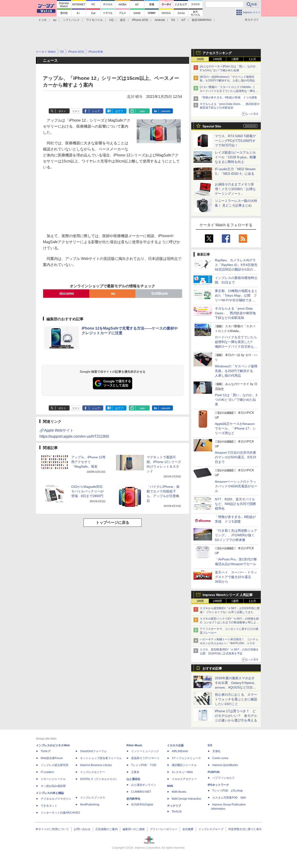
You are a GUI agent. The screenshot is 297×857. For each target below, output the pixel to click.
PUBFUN (214, 772)
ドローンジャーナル (53, 779)
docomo (66, 293)
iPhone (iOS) (140, 20)
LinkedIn (165, 111)
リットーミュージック (145, 751)
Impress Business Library (96, 765)
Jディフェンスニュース (186, 758)
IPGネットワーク (218, 784)
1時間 (200, 59)
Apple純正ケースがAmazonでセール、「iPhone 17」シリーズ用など (235, 428)
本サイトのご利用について (52, 829)
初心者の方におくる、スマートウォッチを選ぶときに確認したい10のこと (236, 699)
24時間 (217, 59)
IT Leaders (47, 772)
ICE (210, 745)
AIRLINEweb (180, 751)
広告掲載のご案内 (106, 829)
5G (173, 20)
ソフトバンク (71, 20)
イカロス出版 (175, 745)
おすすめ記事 (212, 668)
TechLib (177, 811)
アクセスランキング (217, 53)
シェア (96, 111)
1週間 (235, 59)
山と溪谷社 (133, 779)
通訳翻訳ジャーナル (184, 765)
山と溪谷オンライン (143, 784)
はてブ (119, 111)
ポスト (62, 111)
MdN (170, 786)
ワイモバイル (94, 20)
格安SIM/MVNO (201, 20)
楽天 (123, 20)
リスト (76, 111)
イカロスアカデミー (184, 779)
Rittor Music (134, 745)
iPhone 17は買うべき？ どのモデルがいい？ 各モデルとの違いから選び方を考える (236, 715)
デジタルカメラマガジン (56, 798)
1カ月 (252, 59)
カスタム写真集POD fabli (229, 797)
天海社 (216, 751)
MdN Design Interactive (186, 798)
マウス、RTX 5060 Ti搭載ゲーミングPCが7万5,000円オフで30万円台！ (235, 140)
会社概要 (188, 829)
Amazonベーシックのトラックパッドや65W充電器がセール (236, 486)
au (54, 20)
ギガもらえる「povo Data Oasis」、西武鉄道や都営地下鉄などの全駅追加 (235, 313)
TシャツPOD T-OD (143, 765)
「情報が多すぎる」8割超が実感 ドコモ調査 (228, 97)
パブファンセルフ (223, 777)
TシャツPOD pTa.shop (227, 790)
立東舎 (135, 772)
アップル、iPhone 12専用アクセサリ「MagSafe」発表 (88, 461)
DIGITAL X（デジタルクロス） (99, 779)
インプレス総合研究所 (54, 765)
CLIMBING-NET (141, 791)
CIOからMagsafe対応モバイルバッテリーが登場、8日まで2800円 (87, 491)
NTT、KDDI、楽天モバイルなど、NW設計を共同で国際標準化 (235, 503)
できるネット (49, 805)
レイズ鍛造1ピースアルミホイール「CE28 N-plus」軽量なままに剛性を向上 (235, 157)
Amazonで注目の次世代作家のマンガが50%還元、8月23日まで (235, 457)
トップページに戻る (112, 522)
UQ (111, 20)
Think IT (46, 751)
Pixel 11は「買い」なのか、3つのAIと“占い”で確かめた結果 (236, 399)
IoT (183, 20)
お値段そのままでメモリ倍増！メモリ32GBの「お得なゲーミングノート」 (235, 188)
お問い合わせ (82, 829)
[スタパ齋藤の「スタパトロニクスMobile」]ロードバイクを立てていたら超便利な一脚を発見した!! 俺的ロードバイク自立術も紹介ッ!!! (229, 91)
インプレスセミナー (92, 772)
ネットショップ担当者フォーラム (101, 758)
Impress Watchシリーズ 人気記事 (228, 595)
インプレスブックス (92, 797)
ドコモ (42, 20)
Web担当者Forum (52, 758)
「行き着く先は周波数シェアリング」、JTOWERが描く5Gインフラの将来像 (236, 535)
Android (160, 20)
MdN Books (179, 791)
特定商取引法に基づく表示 (245, 829)
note (142, 111)
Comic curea (220, 758)
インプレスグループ (210, 829)
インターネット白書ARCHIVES (60, 812)
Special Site (212, 126)
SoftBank (159, 293)
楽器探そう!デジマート (145, 758)
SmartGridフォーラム (93, 751)
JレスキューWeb (182, 772)
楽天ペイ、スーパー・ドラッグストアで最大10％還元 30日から (236, 576)
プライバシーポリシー (164, 829)
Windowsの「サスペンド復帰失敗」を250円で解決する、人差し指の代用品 (236, 370)
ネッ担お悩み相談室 (53, 786)
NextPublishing (89, 804)
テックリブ (174, 805)
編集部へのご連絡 (134, 829)
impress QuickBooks (225, 765)
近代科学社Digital (142, 804)
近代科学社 (133, 798)
